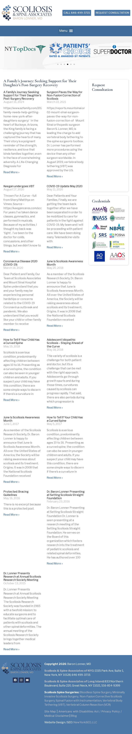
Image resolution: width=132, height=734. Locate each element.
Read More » (11, 172)
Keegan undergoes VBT (19, 186)
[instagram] (21, 680)
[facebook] (15, 680)
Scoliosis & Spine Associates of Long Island (73, 681)
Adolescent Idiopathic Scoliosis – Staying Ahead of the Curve (65, 343)
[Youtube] (27, 680)
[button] (66, 30)
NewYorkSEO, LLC (85, 722)
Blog (74, 715)
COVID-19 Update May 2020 (64, 186)
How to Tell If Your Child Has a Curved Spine (21, 341)
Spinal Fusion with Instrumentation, (79, 700)
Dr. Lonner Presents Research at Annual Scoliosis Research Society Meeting (22, 577)
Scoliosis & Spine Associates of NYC (69, 670)
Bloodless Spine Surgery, (96, 692)
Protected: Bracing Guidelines (16, 493)
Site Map (50, 711)
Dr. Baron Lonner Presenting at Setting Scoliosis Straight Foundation (66, 495)
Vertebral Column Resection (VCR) (88, 704)
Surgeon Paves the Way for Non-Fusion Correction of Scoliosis (64, 95)
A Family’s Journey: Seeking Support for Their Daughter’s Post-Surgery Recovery (22, 95)
